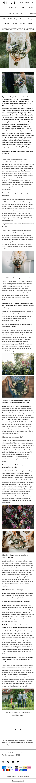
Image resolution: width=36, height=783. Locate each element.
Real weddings (12, 19)
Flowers (22, 23)
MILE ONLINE (13, 14)
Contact (10, 753)
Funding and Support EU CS (11, 755)
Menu (21, 2)
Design (30, 19)
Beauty (15, 23)
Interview (24, 14)
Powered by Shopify (18, 781)
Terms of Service (20, 753)
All (4, 19)
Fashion (22, 19)
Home (4, 14)
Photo (30, 23)
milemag (14, 776)
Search (26, 2)
